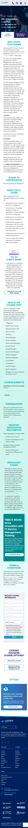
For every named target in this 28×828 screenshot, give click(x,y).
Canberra (17, 763)
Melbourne (17, 758)
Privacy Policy (4, 775)
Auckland (17, 751)
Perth (16, 762)
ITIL (16, 16)
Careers (3, 758)
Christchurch (18, 754)
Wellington (17, 752)
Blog (2, 765)
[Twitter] (8, 742)
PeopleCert (10, 16)
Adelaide (17, 765)
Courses (3, 16)
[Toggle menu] (25, 3)
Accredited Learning (5, 767)
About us (3, 754)
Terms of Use (4, 779)
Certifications (4, 762)
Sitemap (3, 784)
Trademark (3, 782)
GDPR (2, 780)
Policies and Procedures (6, 777)
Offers (2, 756)
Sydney (16, 756)
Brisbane (17, 760)
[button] (7, 35)
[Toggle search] (17, 3)
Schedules (3, 760)
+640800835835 (8, 794)
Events (2, 763)
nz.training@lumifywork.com (11, 790)
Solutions (3, 752)
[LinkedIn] (2, 742)
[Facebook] (5, 742)
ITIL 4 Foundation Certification (13, 183)
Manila (16, 767)
